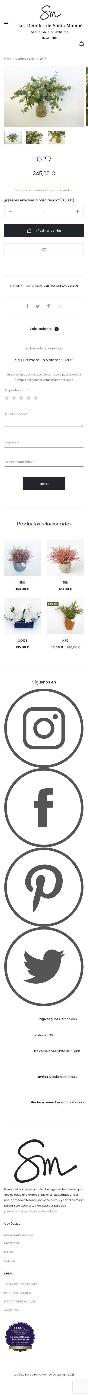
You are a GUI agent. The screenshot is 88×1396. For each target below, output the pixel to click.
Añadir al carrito (48, 231)
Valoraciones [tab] (43, 328)
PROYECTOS (11, 1243)
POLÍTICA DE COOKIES (17, 1293)
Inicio (7, 58)
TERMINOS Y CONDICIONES (20, 1284)
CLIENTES (10, 1261)
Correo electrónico (19, 462)
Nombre (11, 443)
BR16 (22, 582)
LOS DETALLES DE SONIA (18, 1234)
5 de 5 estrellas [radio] (37, 398)
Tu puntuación (16, 390)
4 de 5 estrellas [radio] (29, 398)
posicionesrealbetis (17, 1211)
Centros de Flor (25, 58)
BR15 (66, 582)
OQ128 (22, 640)
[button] (10, 211)
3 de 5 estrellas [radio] (22, 398)
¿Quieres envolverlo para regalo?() (39, 200)
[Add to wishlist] (44, 249)
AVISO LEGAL (12, 1310)
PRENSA (9, 1252)
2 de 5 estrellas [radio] (15, 398)
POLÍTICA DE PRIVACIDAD (19, 1301)
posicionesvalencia (45, 1211)
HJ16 (65, 640)
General (72, 285)
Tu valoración (15, 414)
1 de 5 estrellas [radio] (7, 398)
